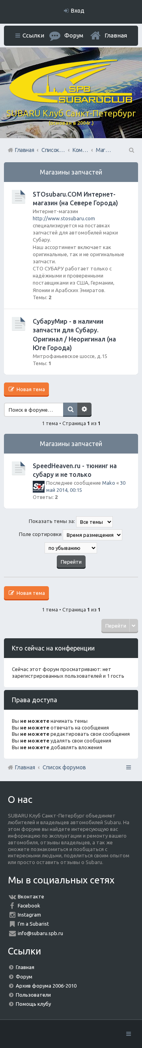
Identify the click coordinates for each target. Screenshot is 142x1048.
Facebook (29, 905)
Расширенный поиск (84, 410)
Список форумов (64, 767)
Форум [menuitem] (73, 35)
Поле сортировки (41, 534)
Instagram (29, 914)
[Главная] (71, 101)
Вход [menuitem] (77, 10)
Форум (24, 976)
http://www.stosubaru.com (64, 218)
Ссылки (33, 35)
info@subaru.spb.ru (40, 933)
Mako (108, 483)
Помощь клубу (33, 1004)
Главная (116, 35)
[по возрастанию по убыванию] (71, 547)
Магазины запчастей (71, 172)
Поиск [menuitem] (131, 150)
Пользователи (33, 994)
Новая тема (30, 389)
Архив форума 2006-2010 (46, 985)
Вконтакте (31, 896)
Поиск (70, 410)
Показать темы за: (52, 521)
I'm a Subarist (33, 923)
